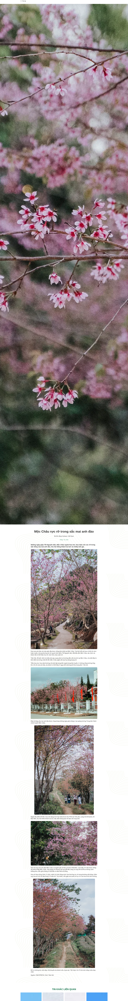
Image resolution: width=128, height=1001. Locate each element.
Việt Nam (71, 536)
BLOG (56, 536)
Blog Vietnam (63, 536)
